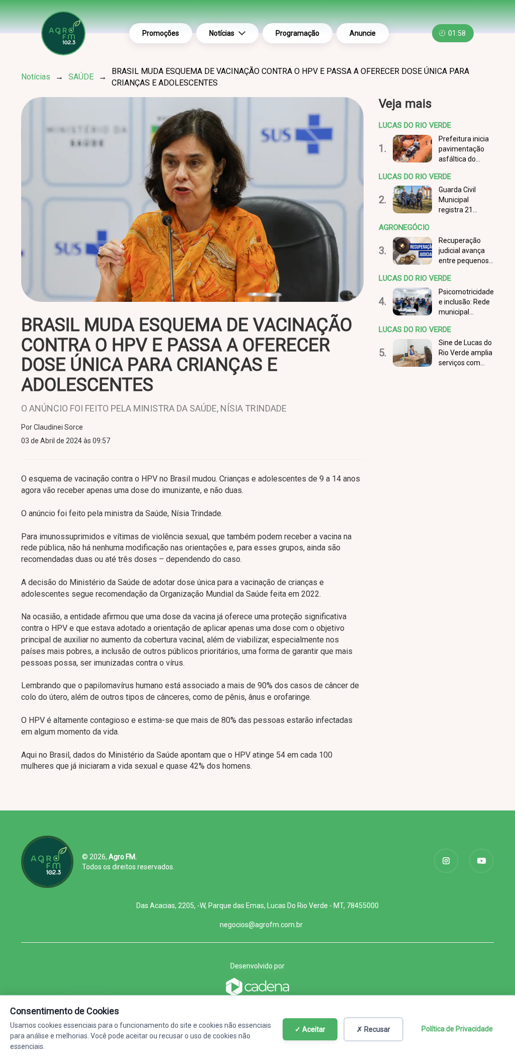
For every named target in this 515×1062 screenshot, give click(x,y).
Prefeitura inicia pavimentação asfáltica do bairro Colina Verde (464, 149)
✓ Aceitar (310, 1029)
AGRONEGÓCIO (404, 227)
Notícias (221, 33)
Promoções (160, 33)
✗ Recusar (373, 1029)
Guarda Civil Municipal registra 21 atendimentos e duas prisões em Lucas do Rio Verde (465, 200)
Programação (297, 33)
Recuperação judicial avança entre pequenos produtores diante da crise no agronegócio (464, 251)
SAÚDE (81, 76)
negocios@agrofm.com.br (261, 925)
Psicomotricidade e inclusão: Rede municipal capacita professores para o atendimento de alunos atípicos (466, 302)
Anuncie (363, 33)
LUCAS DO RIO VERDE (415, 125)
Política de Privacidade (457, 1029)
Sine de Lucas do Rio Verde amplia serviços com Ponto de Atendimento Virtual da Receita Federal (465, 353)
